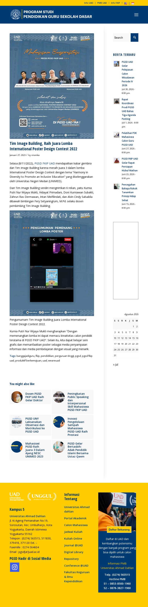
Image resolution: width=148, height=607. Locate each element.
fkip (38, 356)
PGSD (38, 163)
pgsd (78, 356)
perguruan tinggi (64, 356)
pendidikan (47, 356)
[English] (125, 4)
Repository (71, 559)
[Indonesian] (132, 4)
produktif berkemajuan (28, 360)
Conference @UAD (76, 565)
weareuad (54, 360)
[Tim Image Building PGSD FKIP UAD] (52, 86)
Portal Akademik (75, 518)
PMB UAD (102, 2)
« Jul (115, 364)
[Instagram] (14, 567)
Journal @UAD (73, 545)
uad (45, 360)
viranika (35, 155)
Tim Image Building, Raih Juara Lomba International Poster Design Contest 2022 (43, 146)
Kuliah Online (73, 538)
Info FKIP (115, 2)
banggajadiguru (25, 356)
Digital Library (73, 552)
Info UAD (88, 2)
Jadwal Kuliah (73, 532)
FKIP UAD (49, 163)
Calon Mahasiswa (76, 525)
